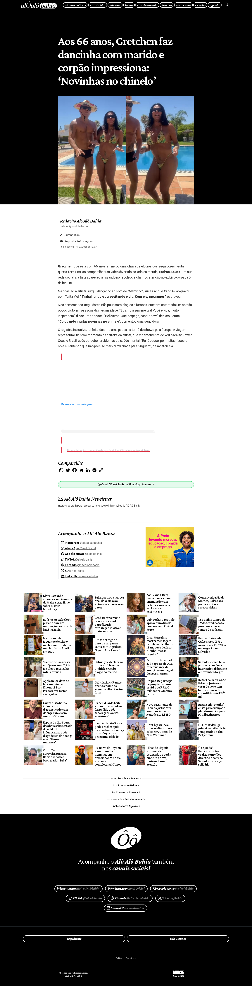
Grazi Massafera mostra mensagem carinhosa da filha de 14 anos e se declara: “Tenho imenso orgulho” (159, 646)
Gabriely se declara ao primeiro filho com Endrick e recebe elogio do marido (109, 667)
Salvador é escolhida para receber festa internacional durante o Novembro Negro (212, 667)
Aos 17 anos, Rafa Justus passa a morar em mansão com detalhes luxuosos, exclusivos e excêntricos (159, 603)
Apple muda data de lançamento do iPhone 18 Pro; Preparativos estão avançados (56, 687)
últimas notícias (75, 5)
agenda (215, 5)
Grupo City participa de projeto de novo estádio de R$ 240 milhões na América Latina (159, 687)
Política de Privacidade (126, 958)
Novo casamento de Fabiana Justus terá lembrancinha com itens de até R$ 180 (159, 709)
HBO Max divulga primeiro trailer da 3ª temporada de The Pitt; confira (211, 730)
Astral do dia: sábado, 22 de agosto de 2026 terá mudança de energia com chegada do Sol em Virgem (160, 667)
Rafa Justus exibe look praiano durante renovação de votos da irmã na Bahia (57, 624)
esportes (200, 5)
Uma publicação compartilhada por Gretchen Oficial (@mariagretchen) (108, 450)
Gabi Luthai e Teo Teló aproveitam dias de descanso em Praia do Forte (160, 624)
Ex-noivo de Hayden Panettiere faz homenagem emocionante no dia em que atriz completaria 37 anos (108, 756)
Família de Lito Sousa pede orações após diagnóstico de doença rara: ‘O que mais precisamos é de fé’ (109, 729)
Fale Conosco (178, 938)
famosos (167, 5)
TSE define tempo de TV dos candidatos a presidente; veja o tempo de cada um (211, 624)
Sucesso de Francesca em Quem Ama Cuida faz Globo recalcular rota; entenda (57, 667)
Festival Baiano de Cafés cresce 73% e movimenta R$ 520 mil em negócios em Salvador (212, 644)
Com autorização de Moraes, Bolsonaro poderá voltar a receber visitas (211, 602)
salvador (115, 5)
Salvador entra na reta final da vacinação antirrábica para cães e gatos (109, 602)
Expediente (74, 938)
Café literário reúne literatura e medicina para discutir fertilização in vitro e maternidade (108, 624)
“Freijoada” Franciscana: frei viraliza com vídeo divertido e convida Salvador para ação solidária (210, 756)
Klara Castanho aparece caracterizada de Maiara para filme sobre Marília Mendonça (57, 602)
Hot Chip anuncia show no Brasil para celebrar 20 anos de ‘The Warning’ (159, 730)
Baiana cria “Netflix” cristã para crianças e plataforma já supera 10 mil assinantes (211, 709)
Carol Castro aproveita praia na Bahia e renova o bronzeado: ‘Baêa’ (55, 755)
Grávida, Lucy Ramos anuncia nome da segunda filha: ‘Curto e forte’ (109, 687)
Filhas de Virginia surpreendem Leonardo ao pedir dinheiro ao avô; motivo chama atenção (158, 756)
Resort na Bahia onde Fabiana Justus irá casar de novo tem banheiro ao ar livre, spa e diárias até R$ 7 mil (212, 688)
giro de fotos (97, 5)
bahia (129, 5)
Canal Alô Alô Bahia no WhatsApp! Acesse (126, 484)
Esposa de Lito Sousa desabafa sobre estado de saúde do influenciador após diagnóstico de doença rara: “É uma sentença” (57, 732)
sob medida (183, 5)
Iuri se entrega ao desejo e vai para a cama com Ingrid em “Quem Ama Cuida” (108, 645)
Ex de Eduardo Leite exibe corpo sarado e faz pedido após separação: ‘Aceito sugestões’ (108, 709)
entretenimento (147, 5)
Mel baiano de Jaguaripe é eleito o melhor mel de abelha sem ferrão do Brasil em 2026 (57, 644)
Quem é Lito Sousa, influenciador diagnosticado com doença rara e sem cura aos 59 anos (55, 709)
